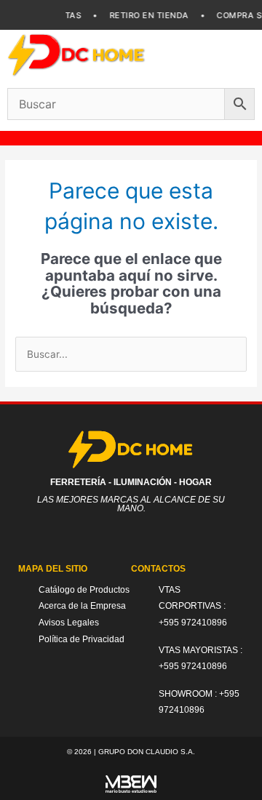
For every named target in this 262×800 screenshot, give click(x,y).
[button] (230, 55)
